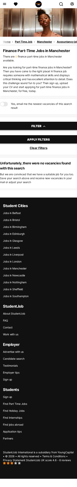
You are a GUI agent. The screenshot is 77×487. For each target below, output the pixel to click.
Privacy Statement (14, 460)
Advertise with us (13, 351)
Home (6, 41)
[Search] (62, 4)
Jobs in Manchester (15, 268)
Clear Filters (38, 148)
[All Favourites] (16, 4)
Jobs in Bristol (11, 219)
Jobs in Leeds (11, 247)
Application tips (12, 431)
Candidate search (13, 358)
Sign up (7, 379)
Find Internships (12, 417)
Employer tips (11, 372)
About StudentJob (14, 313)
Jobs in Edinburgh (14, 233)
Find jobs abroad (13, 424)
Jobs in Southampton (16, 296)
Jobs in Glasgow (13, 240)
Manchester (44, 41)
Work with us (10, 334)
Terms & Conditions (53, 456)
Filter (36, 126)
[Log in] (72, 4)
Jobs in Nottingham (15, 282)
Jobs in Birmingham (15, 226)
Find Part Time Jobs (15, 403)
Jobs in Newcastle (14, 275)
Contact (8, 327)
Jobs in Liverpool (13, 254)
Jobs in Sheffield (13, 289)
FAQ (5, 320)
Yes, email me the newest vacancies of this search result (41, 105)
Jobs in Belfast (12, 213)
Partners (8, 438)
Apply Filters (38, 139)
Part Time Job (23, 41)
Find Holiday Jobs (13, 410)
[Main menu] (4, 4)
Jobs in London (12, 261)
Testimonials (10, 365)
